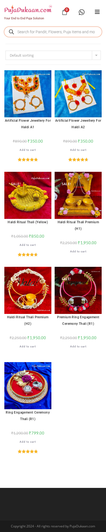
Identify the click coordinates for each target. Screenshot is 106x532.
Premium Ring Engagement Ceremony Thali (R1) (78, 320)
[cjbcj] (97, 12)
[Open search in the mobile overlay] (53, 31)
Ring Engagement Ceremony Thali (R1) (28, 416)
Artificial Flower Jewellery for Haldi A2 (78, 124)
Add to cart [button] (28, 149)
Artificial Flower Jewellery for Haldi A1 (28, 124)
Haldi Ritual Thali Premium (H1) (78, 225)
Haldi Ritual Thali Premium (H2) (27, 320)
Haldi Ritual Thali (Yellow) (28, 222)
